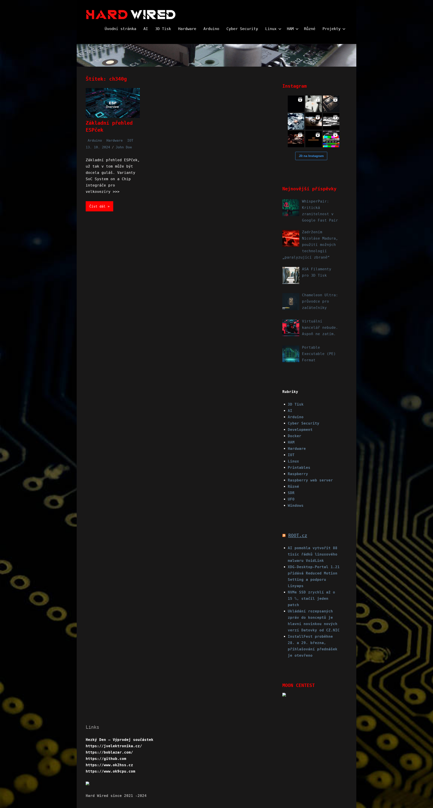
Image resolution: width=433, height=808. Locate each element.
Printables (299, 467)
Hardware (187, 28)
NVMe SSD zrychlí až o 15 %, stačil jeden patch (311, 598)
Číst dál (97, 206)
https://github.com (106, 759)
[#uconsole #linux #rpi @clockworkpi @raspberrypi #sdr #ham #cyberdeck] (331, 104)
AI (145, 28)
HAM (290, 28)
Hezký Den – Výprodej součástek (119, 740)
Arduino (211, 28)
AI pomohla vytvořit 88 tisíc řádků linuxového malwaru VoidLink (312, 554)
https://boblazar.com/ (109, 752)
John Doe (124, 147)
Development (300, 429)
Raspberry (298, 474)
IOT (130, 140)
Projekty (331, 28)
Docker (294, 436)
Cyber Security (242, 28)
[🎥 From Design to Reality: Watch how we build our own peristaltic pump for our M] (313, 139)
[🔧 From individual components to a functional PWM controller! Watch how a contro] (296, 139)
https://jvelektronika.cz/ (114, 746)
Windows (296, 505)
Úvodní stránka (120, 28)
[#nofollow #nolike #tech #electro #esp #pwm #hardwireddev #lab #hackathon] (313, 104)
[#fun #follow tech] (331, 121)
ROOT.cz (297, 535)
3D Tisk (163, 28)
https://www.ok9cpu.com (110, 771)
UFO (291, 499)
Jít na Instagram (311, 156)
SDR (291, 493)
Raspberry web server (310, 480)
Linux (270, 28)
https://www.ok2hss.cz (109, 765)
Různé (309, 28)
